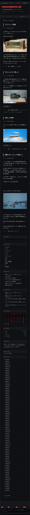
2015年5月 (7, 458)
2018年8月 (7, 417)
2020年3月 (7, 406)
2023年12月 (7, 384)
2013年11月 (7, 479)
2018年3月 (7, 424)
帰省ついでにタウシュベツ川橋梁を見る (13, 283)
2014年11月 (7, 463)
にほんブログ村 (7, 495)
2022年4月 (7, 395)
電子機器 (16, 110)
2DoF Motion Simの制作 (10, 278)
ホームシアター (12, 112)
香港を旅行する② (9, 285)
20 (11, 321)
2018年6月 (7, 420)
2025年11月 (7, 366)
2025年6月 (7, 370)
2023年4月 (7, 388)
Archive (11, 507)
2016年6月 (7, 449)
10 (23, 318)
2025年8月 (7, 368)
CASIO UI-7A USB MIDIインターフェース (14, 305)
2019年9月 (7, 409)
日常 (6, 259)
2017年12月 (7, 429)
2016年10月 (7, 445)
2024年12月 (7, 377)
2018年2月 (7, 425)
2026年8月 (7, 359)
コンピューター (8, 250)
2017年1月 (7, 440)
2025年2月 (7, 375)
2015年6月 (7, 456)
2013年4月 (7, 490)
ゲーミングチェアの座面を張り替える (13, 279)
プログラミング (8, 256)
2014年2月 (7, 474)
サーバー (7, 252)
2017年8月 (7, 433)
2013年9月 (7, 481)
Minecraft (7, 247)
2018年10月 (7, 413)
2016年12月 (7, 442)
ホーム (2, 16)
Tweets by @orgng (8, 353)
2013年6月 (7, 486)
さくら (6, 254)
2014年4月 (7, 470)
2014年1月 (7, 476)
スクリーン (23, 110)
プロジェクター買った (12, 72)
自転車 (6, 263)
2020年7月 (7, 404)
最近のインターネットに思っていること (13, 274)
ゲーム (15, 16)
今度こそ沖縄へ (9, 118)
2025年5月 (7, 372)
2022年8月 (7, 391)
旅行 (9, 231)
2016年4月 (7, 451)
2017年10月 (7, 431)
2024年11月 (7, 379)
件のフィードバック (14, 231)
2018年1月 (7, 427)
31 (23, 322)
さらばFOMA (8, 276)
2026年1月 (7, 363)
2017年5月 (7, 436)
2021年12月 (7, 399)
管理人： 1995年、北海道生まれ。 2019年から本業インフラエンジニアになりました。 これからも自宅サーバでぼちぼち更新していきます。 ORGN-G (15, 346)
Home (4, 507)
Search (18, 507)
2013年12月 (7, 477)
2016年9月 (7, 447)
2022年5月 (7, 393)
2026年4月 (7, 361)
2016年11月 (7, 443)
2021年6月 (7, 402)
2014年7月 (7, 469)
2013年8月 (7, 483)
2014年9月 (7, 465)
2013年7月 (7, 485)
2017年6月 (7, 435)
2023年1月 (7, 390)
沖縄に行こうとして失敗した (14, 154)
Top (26, 507)
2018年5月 (7, 422)
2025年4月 (7, 374)
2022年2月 (7, 397)
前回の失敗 (5, 124)
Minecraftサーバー (24, 16)
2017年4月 (7, 438)
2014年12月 (7, 461)
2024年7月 (7, 381)
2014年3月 (7, 472)
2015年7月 (7, 454)
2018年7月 (7, 418)
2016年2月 (7, 452)
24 (23, 321)
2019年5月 (7, 411)
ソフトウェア (9, 16)
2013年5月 (7, 488)
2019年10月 (7, 408)
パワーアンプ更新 (10, 24)
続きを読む (7, 106)
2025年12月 (7, 365)
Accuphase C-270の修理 (10, 281)
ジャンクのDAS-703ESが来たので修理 (13, 298)
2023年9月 (7, 386)
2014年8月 (7, 467)
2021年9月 (7, 400)
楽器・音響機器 (11, 66)
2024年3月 (7, 383)
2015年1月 (7, 460)
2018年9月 (7, 415)
